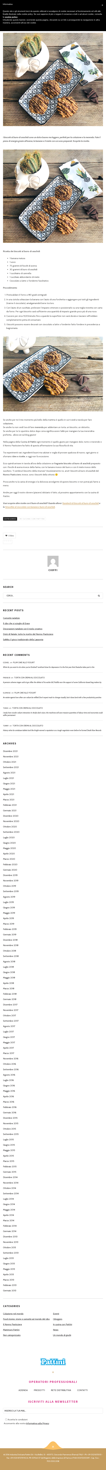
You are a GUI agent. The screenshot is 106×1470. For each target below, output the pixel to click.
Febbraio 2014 (10, 1226)
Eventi (56, 1313)
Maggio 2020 (9, 848)
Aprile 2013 (8, 1274)
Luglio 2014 (8, 1199)
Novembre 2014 (10, 1182)
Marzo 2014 (8, 1220)
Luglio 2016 (8, 1080)
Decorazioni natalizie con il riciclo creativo (22, 628)
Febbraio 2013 (9, 1285)
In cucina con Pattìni (32, 519)
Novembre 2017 (10, 1010)
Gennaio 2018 (9, 999)
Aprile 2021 (8, 794)
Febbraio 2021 (10, 805)
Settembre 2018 (11, 956)
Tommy (6, 726)
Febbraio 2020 (10, 864)
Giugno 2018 (9, 972)
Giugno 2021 (9, 783)
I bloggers (57, 1319)
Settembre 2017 (10, 1021)
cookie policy (11, 17)
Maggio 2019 (9, 913)
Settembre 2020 (11, 832)
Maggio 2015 (9, 1150)
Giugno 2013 (9, 1263)
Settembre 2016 (11, 1069)
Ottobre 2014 (9, 1188)
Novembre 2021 (10, 756)
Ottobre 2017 (9, 1015)
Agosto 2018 (9, 961)
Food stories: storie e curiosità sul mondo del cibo (26, 1319)
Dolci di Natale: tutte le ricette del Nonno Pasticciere (28, 634)
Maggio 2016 (9, 1091)
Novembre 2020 (11, 821)
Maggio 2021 (9, 789)
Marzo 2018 (8, 988)
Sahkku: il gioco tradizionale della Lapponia (23, 639)
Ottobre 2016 (9, 1064)
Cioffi (52, 570)
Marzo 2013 (8, 1280)
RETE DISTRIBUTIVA (61, 1390)
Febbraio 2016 (10, 1107)
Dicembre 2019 (10, 875)
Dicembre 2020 (10, 816)
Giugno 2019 (9, 907)
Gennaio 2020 (10, 870)
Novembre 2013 (10, 1242)
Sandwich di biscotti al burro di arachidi (81, 503)
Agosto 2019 (9, 897)
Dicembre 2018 (10, 940)
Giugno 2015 (9, 1145)
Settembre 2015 (11, 1134)
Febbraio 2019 (10, 929)
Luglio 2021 (8, 778)
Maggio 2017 (9, 1042)
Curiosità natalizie (11, 618)
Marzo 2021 (8, 799)
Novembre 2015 (10, 1123)
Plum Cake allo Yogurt (24, 662)
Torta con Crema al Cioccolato (29, 677)
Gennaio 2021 (9, 810)
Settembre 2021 (11, 767)
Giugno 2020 (9, 843)
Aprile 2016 (8, 1096)
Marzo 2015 (8, 1161)
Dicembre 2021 (10, 751)
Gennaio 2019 (9, 934)
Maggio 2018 (9, 977)
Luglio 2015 (8, 1139)
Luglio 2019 (8, 902)
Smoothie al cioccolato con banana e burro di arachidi (30, 507)
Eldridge (7, 693)
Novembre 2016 (10, 1058)
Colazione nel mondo (13, 1313)
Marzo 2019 (8, 924)
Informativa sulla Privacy (37, 1423)
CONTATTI (82, 1390)
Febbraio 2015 (10, 1166)
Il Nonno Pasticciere (12, 1324)
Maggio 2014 (9, 1209)
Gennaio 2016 (9, 1112)
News (55, 1329)
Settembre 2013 (10, 1253)
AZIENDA (23, 1390)
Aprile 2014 (8, 1215)
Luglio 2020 (9, 837)
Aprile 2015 (8, 1155)
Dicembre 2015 (10, 1118)
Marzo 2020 (9, 859)
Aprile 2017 (8, 1048)
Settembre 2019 (11, 891)
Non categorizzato (12, 1335)
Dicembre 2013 (10, 1236)
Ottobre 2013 (9, 1247)
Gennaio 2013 (9, 1290)
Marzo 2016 (8, 1102)
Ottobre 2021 (9, 762)
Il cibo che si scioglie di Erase (16, 623)
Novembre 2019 (10, 880)
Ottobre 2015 (9, 1128)
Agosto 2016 (9, 1075)
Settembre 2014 (11, 1193)
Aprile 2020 (9, 853)
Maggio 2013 (9, 1269)
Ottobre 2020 (10, 826)
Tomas (5, 708)
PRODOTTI (39, 1390)
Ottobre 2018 (9, 950)
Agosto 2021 (9, 772)
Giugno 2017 (9, 1037)
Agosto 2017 (9, 1026)
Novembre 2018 (10, 945)
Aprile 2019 (8, 918)
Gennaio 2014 (9, 1231)
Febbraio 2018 (10, 994)
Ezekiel (6, 662)
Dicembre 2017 (10, 1004)
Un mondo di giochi (62, 1335)
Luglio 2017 (8, 1031)
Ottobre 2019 (9, 886)
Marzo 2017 (8, 1053)
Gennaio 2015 (9, 1172)
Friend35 (6, 677)
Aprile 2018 (8, 983)
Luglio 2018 (8, 967)
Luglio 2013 (8, 1258)
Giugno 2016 (9, 1085)
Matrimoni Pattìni (11, 1329)
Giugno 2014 (9, 1204)
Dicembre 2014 (10, 1177)
